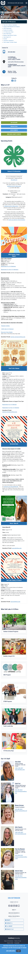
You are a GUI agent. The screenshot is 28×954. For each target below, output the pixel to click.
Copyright (16, 943)
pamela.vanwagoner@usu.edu (18, 336)
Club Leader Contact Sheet (10, 42)
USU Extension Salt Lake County (15, 3)
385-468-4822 (18, 789)
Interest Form (14, 126)
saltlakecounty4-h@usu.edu (14, 186)
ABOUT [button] (13, 909)
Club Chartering (7, 28)
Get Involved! (14, 122)
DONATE (8, 920)
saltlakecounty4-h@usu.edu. (11, 206)
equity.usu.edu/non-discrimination (16, 219)
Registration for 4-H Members (8, 266)
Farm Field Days (7, 33)
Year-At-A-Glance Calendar (10, 25)
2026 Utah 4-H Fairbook (7, 329)
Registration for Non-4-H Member (10, 407)
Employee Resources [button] (14, 913)
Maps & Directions (8, 941)
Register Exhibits (5, 325)
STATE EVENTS (14, 130)
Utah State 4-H (7, 37)
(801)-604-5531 (19, 855)
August (5, 26)
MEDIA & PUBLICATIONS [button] (13, 916)
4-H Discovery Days (8, 32)
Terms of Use (17, 941)
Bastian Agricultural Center (10, 35)
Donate (5, 38)
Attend (10, 929)
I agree (18, 950)
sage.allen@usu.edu (16, 548)
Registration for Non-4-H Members (9, 269)
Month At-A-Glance (15, 26)
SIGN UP (9, 926)
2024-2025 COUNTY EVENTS (14, 134)
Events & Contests (7, 30)
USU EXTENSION (14, 898)
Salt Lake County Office (8, 17)
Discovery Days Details (7, 332)
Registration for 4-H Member (9, 404)
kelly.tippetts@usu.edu (20, 833)
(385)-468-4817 (19, 768)
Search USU (10, 943)
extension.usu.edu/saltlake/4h (11, 486)
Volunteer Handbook (8, 40)
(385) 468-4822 (19, 832)
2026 (8, 26)
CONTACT (9, 923)
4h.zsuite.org (14, 179)
